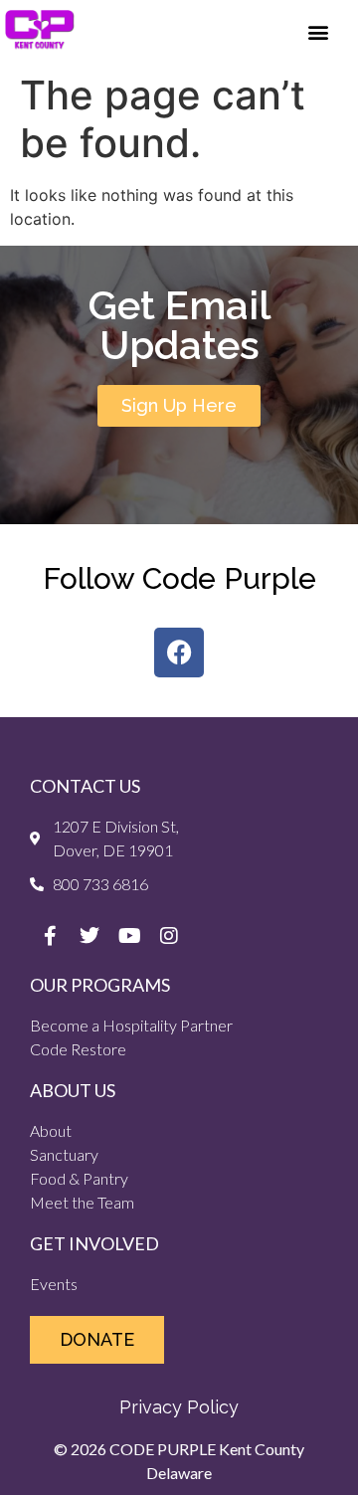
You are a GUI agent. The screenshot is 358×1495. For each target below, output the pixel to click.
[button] (318, 31)
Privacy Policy (179, 1407)
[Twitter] (89, 936)
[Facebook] (179, 652)
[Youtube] (129, 936)
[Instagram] (169, 936)
